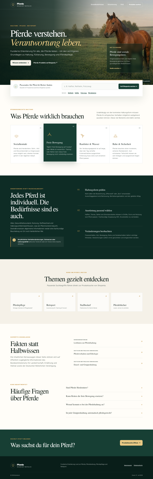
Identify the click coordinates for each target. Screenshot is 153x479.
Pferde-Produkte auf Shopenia (45, 63)
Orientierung (112, 4)
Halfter (77, 93)
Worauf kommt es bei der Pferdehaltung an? (104, 404)
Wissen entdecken (20, 63)
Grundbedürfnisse (97, 4)
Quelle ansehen (115, 68)
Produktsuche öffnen (131, 443)
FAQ (122, 4)
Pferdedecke (92, 93)
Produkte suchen (135, 4)
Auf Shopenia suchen (128, 86)
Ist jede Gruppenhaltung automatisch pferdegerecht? (104, 412)
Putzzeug (84, 93)
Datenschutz (138, 465)
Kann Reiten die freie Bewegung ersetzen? (104, 396)
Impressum (128, 465)
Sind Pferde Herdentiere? (104, 387)
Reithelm (70, 93)
